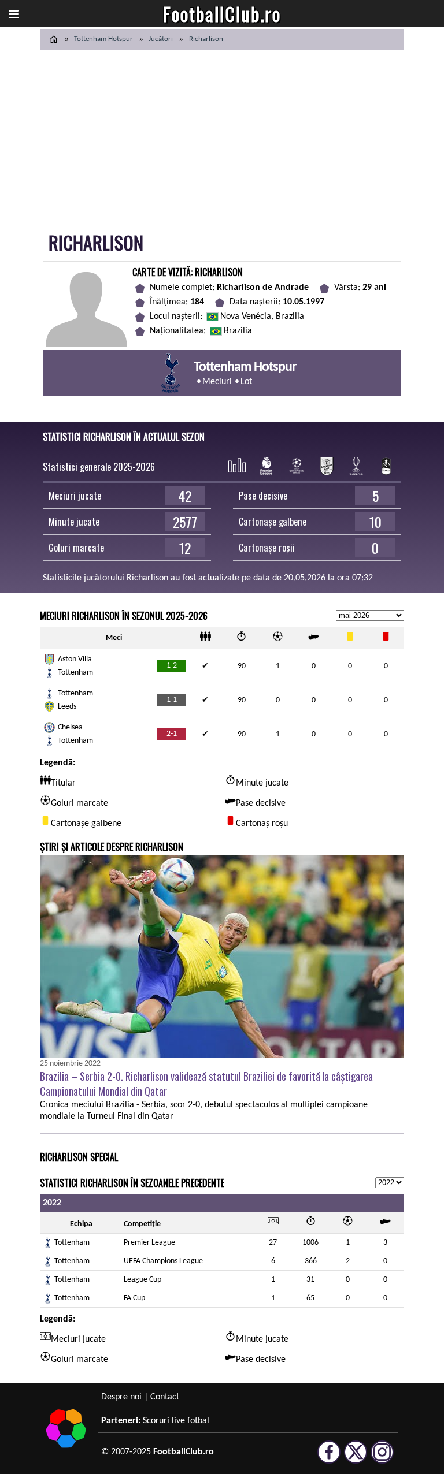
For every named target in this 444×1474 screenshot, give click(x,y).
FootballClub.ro (222, 13)
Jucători (161, 39)
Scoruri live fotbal (176, 1420)
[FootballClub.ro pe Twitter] (355, 1458)
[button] (14, 14)
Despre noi (121, 1397)
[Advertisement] (222, 136)
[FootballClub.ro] (53, 39)
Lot (246, 381)
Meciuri (217, 381)
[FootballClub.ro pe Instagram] (382, 1458)
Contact (164, 1397)
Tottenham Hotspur (103, 39)
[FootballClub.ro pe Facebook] (329, 1458)
